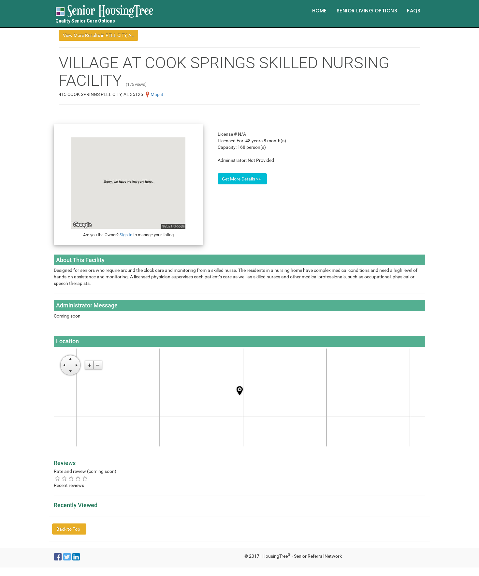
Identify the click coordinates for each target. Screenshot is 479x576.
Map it (157, 94)
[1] (57, 478)
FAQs (413, 10)
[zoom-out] (98, 365)
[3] (71, 478)
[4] (78, 478)
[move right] (77, 365)
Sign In (126, 234)
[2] (64, 478)
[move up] (70, 359)
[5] (84, 478)
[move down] (70, 371)
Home (319, 10)
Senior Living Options (367, 10)
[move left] (64, 365)
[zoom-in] (89, 365)
